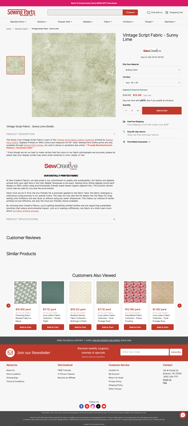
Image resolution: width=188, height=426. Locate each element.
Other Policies (115, 389)
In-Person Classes (66, 374)
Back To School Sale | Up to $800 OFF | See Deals (94, 3)
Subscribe (176, 352)
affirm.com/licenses (115, 419)
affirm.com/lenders (108, 417)
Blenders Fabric (21, 29)
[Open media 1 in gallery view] (110, 39)
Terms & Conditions (15, 381)
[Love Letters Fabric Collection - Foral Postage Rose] (162, 305)
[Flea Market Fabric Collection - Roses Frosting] (135, 305)
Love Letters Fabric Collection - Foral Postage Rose (161, 318)
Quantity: (127, 105)
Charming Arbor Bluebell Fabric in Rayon (23, 318)
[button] (173, 12)
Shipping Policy (116, 385)
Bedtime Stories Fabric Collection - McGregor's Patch (78, 318)
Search (131, 12)
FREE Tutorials (64, 370)
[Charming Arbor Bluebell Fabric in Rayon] (25, 305)
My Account (114, 374)
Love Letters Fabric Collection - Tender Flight (52, 318)
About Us (10, 370)
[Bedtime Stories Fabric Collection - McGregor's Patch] (80, 305)
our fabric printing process (25, 211)
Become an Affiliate (66, 377)
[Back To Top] (184, 422)
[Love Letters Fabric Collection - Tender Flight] (52, 305)
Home (8, 29)
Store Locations (13, 374)
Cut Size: (127, 77)
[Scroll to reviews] (152, 45)
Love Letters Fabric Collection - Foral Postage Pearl (106, 318)
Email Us (167, 379)
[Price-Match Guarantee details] (149, 142)
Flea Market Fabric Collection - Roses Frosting (133, 318)
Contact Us (114, 370)
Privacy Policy (115, 381)
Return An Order (116, 377)
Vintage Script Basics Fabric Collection (76, 139)
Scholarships (12, 377)
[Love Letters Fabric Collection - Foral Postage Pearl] (107, 305)
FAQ (165, 382)
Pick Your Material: (131, 64)
